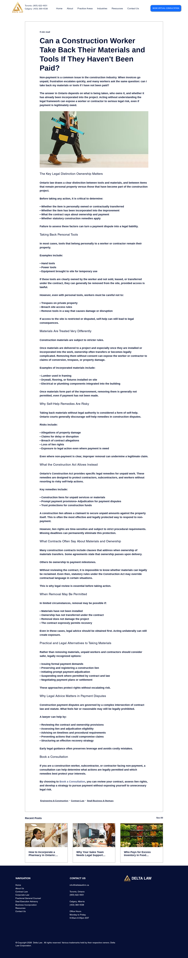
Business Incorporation (26, 905)
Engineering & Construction (54, 801)
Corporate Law (22, 895)
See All (159, 818)
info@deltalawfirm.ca (79, 885)
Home (18, 885)
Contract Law (77, 801)
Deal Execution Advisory (26, 901)
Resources (20, 908)
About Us (19, 888)
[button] (85, 8)
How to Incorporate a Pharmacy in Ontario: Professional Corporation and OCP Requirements (44, 854)
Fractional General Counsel (28, 898)
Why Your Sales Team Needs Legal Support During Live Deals (90, 854)
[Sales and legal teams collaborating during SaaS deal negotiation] (94, 835)
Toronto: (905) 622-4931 (36, 5)
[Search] (146, 8)
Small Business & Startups (100, 801)
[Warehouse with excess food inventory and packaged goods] (141, 835)
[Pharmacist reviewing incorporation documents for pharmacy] (46, 835)
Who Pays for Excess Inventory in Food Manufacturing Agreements (141, 854)
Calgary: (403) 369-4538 (36, 8)
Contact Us (20, 911)
